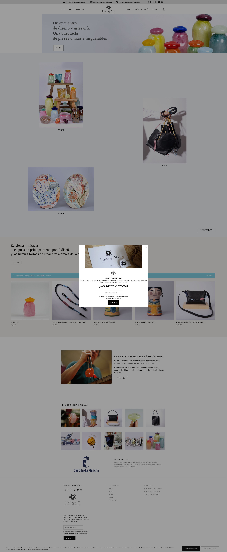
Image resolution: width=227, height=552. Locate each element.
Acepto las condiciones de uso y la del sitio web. (114, 297)
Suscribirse (113, 302)
